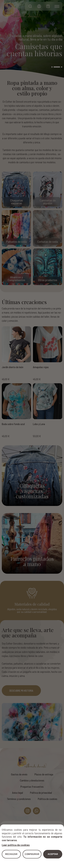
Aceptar (53, 854)
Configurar (32, 854)
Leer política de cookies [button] (16, 845)
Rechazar (11, 854)
